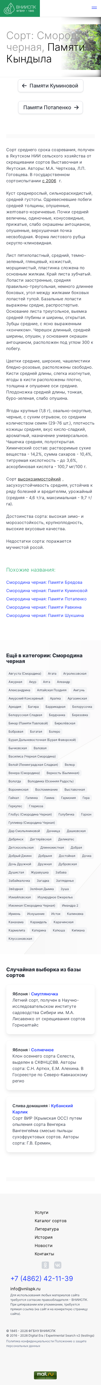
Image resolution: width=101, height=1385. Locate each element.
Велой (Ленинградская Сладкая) (33, 765)
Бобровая (16, 731)
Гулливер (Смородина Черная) (32, 823)
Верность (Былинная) (63, 773)
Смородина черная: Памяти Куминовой (47, 590)
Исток (55, 914)
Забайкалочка (19, 881)
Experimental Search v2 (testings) (70, 1335)
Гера (86, 798)
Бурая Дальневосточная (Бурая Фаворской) (42, 740)
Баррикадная (56, 707)
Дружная (45, 864)
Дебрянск (16, 839)
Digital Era (35, 1335)
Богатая (36, 731)
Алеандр (63, 682)
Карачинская (64, 922)
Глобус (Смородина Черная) (30, 814)
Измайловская (20, 897)
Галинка (32, 798)
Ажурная (15, 682)
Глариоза (36, 806)
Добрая (76, 847)
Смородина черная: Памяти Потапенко (46, 598)
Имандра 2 (70, 905)
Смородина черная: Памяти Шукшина (45, 615)
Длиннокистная (52, 847)
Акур (32, 682)
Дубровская (68, 864)
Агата (52, 673)
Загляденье (65, 881)
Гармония (68, 798)
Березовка (80, 715)
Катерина (39, 930)
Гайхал (14, 798)
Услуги (41, 1212)
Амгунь (79, 690)
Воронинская (18, 789)
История (44, 1237)
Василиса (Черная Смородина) (32, 756)
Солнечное (42, 1049)
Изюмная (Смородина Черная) (32, 905)
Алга (46, 682)
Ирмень (14, 914)
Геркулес (15, 806)
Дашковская (76, 831)
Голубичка (66, 814)
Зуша (65, 889)
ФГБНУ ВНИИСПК (42, 1331)
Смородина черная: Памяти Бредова (44, 582)
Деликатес (66, 839)
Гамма (49, 798)
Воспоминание (46, 789)
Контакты (44, 1253)
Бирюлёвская (65, 723)
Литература (47, 1228)
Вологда (15, 781)
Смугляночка (44, 993)
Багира (33, 707)
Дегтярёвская (41, 839)
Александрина (19, 690)
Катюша (59, 930)
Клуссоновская (20, 939)
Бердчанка (57, 715)
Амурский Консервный (26, 698)
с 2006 (49, 180)
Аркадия (15, 707)
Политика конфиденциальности (30, 1341)
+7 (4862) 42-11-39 (41, 1278)
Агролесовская (74, 673)
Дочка (86, 856)
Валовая (40, 748)
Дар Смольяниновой (24, 831)
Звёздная (16, 889)
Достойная (67, 856)
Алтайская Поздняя (52, 690)
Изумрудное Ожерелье (55, 897)
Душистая (16, 872)
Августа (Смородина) (25, 673)
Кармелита (17, 930)
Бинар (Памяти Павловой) (28, 723)
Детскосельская (21, 847)
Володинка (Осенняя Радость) (51, 781)
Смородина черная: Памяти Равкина (44, 607)
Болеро (54, 731)
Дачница (53, 831)
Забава (61, 872)
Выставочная (74, 789)
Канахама (16, 922)
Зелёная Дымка (42, 889)
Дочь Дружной (20, 864)
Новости (44, 1245)
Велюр (70, 765)
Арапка (55, 698)
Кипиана (78, 930)
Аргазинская (77, 698)
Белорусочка (82, 707)
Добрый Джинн (20, 856)
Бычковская (18, 748)
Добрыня (45, 856)
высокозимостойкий (39, 479)
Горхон (86, 814)
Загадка (43, 881)
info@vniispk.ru (25, 1288)
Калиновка (75, 914)
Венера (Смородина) (24, 773)
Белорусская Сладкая (25, 715)
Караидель (38, 922)
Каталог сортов (51, 1220)
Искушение (36, 914)
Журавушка (40, 872)
